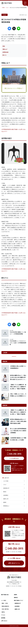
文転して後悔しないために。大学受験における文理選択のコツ (18, 395)
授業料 (4, 502)
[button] (25, 3)
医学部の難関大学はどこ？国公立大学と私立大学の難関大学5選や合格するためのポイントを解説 (18, 377)
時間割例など (6, 506)
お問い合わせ (4, 620)
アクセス (3, 615)
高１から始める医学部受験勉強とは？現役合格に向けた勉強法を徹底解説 (18, 430)
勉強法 (4, 491)
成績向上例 (5, 498)
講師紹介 (16, 597)
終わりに (5, 55)
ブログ (4, 15)
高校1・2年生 (5, 603)
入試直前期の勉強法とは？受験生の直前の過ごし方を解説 (18, 439)
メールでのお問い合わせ (14, 458)
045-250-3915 (15, 453)
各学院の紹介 (6, 52)
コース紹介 (3, 600)
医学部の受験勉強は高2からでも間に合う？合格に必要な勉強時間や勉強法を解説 (18, 421)
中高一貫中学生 (5, 609)
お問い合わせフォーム (14, 563)
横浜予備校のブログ (18, 600)
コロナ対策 (5, 481)
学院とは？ (5, 49)
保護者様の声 (6, 488)
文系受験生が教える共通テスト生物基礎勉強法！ (18, 367)
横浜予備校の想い (5, 594)
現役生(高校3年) (5, 606)
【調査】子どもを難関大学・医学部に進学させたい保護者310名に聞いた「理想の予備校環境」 (18, 387)
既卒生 (3, 612)
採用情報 (3, 618)
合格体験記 (5, 495)
